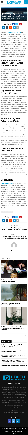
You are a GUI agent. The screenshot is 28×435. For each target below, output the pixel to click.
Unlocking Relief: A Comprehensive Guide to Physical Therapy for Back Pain (14, 228)
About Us (14, 431)
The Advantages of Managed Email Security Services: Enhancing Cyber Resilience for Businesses (13, 328)
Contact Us (19, 431)
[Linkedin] (18, 421)
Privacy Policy (7, 431)
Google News (13, 433)
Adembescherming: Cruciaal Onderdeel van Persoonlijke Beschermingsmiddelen (14, 237)
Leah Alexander (7, 18)
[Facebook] (9, 421)
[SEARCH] (25, 335)
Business (4, 11)
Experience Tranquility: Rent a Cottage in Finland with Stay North (12, 304)
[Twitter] (13, 421)
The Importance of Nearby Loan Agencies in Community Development (13, 280)
